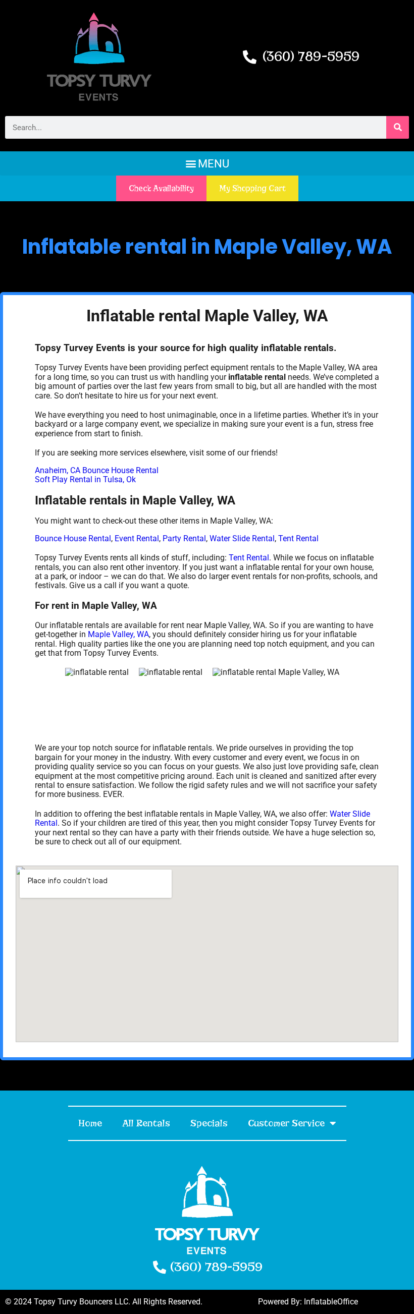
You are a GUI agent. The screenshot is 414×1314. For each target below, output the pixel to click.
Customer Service (286, 1123)
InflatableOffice (331, 1301)
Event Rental (137, 538)
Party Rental (184, 538)
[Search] (397, 127)
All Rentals (146, 1123)
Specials (209, 1123)
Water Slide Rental (242, 538)
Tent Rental (298, 538)
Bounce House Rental (73, 538)
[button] (207, 163)
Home (90, 1123)
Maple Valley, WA (118, 634)
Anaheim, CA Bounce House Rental (97, 470)
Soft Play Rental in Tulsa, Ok (85, 479)
